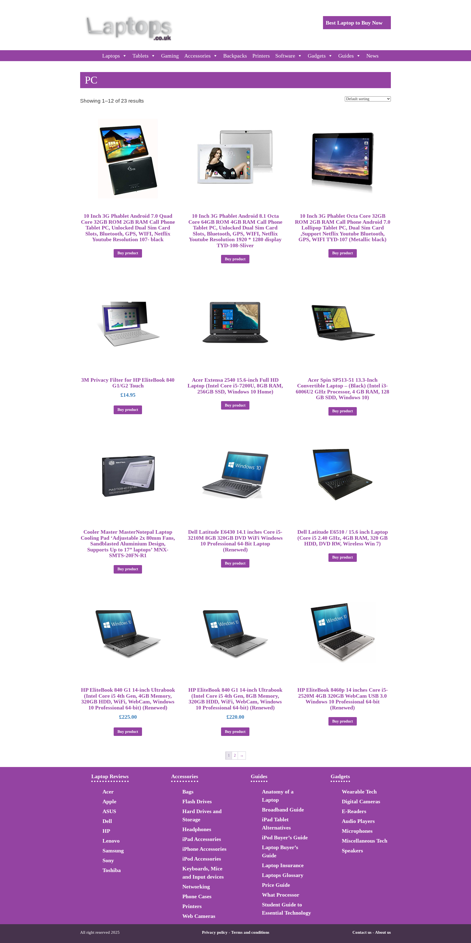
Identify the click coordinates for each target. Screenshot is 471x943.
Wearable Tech (359, 792)
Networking (196, 887)
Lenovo (111, 841)
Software (285, 56)
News (372, 56)
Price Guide (276, 885)
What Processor (280, 895)
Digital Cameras (361, 801)
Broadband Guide (283, 810)
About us (383, 932)
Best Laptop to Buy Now (355, 23)
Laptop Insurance (283, 865)
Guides (346, 56)
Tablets (140, 56)
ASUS (109, 811)
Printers (261, 56)
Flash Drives (197, 801)
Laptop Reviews (110, 776)
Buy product (127, 253)
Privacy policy (215, 932)
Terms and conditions (250, 932)
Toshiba (111, 870)
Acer (108, 792)
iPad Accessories (201, 839)
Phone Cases (197, 896)
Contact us (362, 932)
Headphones (196, 829)
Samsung (113, 850)
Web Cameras (198, 916)
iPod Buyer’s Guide (285, 837)
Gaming (170, 56)
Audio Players (358, 821)
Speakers (352, 850)
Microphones (357, 831)
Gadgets (317, 56)
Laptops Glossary (282, 875)
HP (106, 831)
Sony (108, 860)
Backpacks (235, 56)
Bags (188, 792)
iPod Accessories (201, 859)
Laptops (111, 56)
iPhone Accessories (204, 849)
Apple (109, 801)
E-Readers (354, 811)
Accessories (197, 56)
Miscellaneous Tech (364, 841)
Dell (107, 821)
